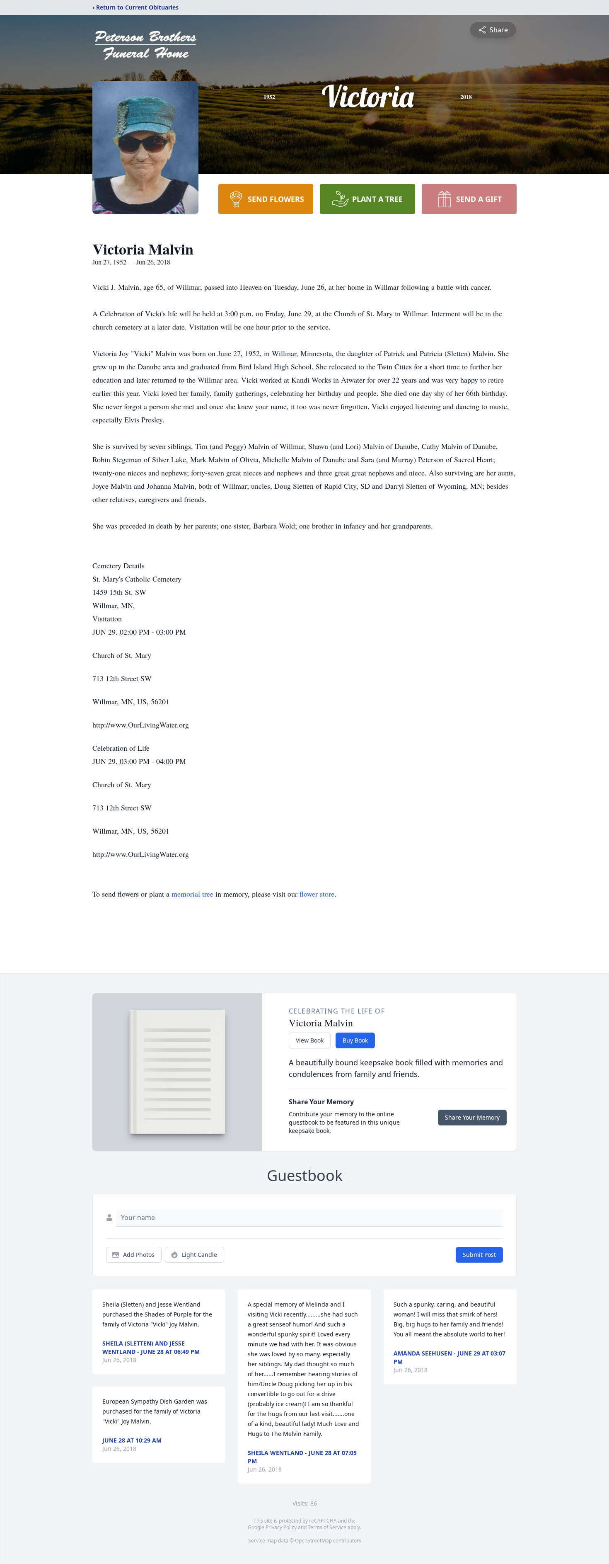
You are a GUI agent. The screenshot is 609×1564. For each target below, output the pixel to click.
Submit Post (479, 1254)
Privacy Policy (281, 1527)
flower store (317, 894)
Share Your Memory (472, 1117)
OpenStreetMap (313, 1540)
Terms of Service (327, 1527)
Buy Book (355, 1040)
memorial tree (192, 894)
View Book (310, 1040)
